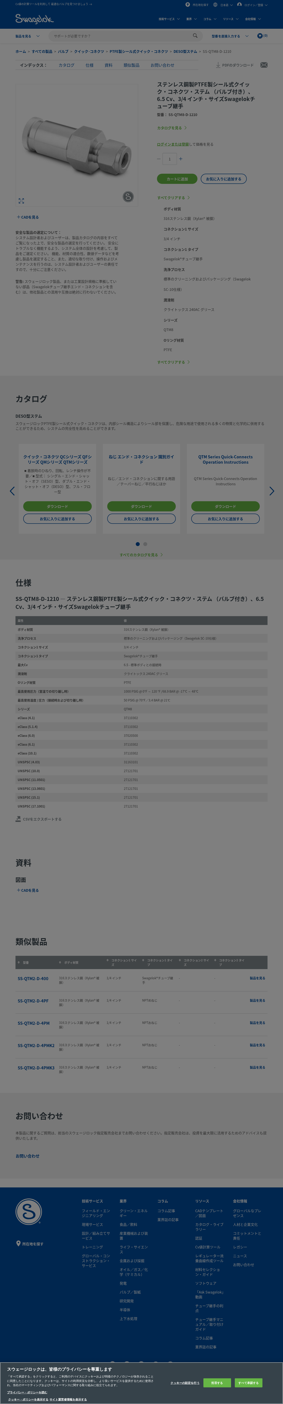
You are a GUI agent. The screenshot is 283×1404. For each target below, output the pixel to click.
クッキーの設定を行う (184, 1383)
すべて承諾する (248, 1383)
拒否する (217, 1383)
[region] (141, 1383)
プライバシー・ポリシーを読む (27, 1392)
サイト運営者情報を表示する (68, 1399)
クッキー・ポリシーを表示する (28, 1399)
